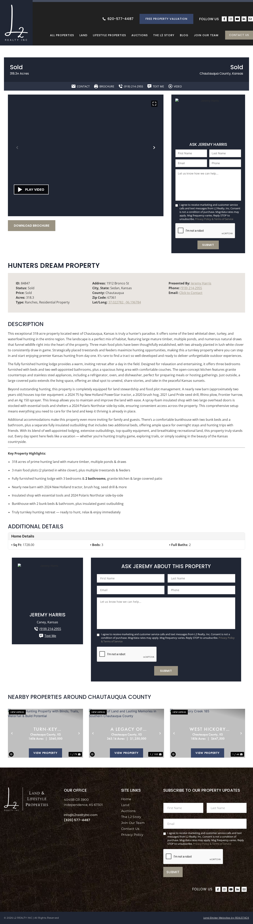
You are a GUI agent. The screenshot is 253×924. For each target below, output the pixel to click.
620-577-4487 (121, 18)
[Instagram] (230, 18)
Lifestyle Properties (109, 35)
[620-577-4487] (104, 18)
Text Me (50, 636)
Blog (184, 35)
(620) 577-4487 (77, 820)
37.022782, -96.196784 (124, 302)
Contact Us (130, 829)
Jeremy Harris (201, 283)
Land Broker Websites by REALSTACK (226, 917)
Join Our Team (206, 35)
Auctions (139, 35)
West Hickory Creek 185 (208, 729)
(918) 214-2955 (191, 288)
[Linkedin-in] (244, 18)
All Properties (62, 35)
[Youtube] (237, 18)
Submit (208, 245)
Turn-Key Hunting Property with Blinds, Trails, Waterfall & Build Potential (45, 729)
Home (126, 799)
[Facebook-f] (224, 18)
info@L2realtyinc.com (80, 815)
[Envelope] (250, 18)
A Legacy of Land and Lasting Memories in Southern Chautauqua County (126, 729)
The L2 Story (163, 35)
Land (83, 35)
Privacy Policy (132, 835)
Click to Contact (190, 293)
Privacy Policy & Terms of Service (214, 219)
